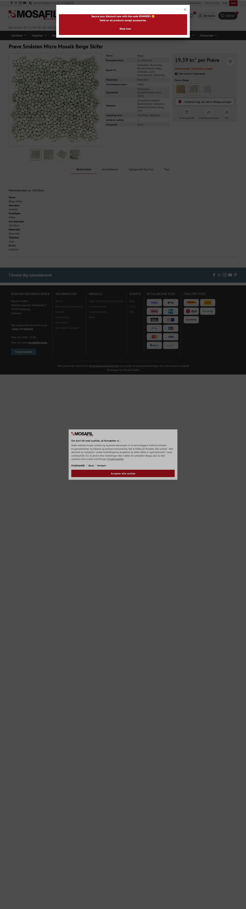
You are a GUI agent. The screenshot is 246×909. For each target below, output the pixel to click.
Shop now (125, 28)
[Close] (185, 10)
